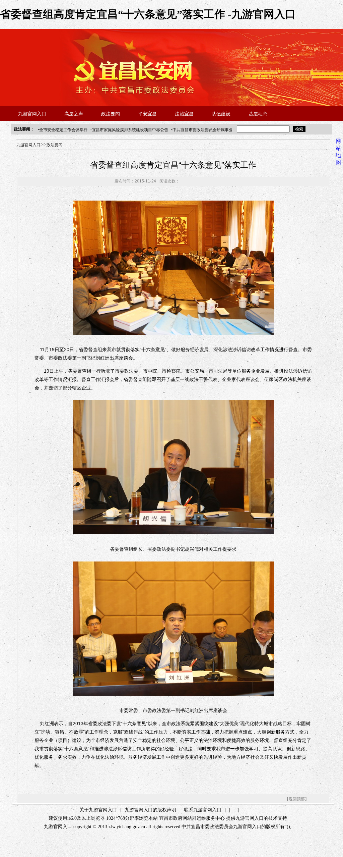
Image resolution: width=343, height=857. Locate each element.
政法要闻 (110, 113)
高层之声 (73, 113)
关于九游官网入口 (98, 809)
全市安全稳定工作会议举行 (63, 129)
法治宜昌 (184, 113)
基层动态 (258, 113)
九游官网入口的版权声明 (150, 809)
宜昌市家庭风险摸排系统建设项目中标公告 (130, 129)
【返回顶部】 (297, 799)
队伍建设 (221, 113)
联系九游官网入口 (202, 809)
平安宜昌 (147, 113)
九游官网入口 (32, 113)
